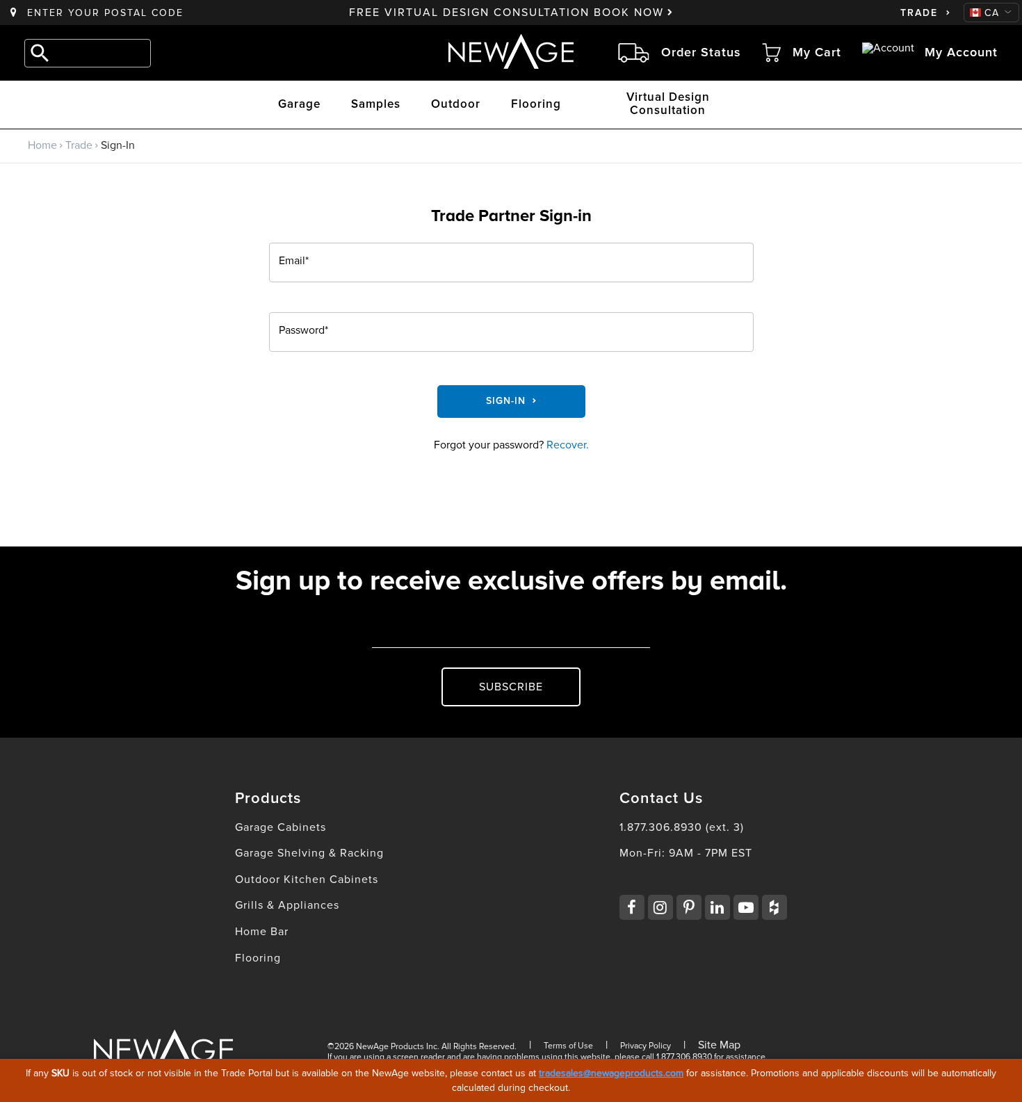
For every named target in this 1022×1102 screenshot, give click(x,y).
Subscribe (511, 687)
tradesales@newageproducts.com (611, 1073)
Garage (299, 105)
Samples (375, 105)
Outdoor (455, 105)
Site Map (719, 1045)
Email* (294, 261)
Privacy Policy (645, 1046)
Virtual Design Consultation (668, 104)
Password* (303, 331)
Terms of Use (568, 1046)
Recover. (567, 445)
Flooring (536, 105)
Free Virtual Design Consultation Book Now (506, 12)
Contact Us (661, 799)
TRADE (919, 13)
